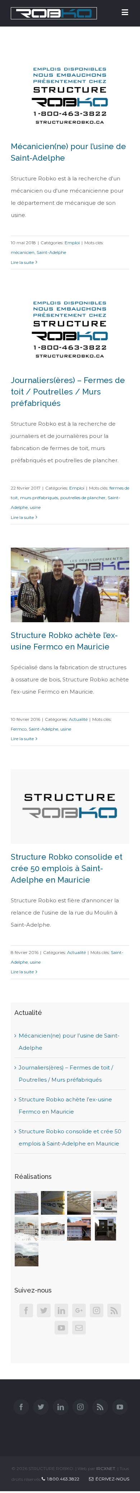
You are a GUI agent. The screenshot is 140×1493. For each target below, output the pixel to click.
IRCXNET (105, 1468)
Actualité (78, 719)
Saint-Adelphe (51, 252)
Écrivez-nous (111, 1479)
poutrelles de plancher (83, 497)
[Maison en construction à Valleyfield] (105, 1203)
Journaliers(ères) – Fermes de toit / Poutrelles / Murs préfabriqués (68, 391)
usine (35, 507)
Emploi (72, 242)
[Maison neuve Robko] (105, 1229)
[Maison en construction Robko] (79, 1229)
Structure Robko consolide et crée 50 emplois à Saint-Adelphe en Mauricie (66, 868)
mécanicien (22, 252)
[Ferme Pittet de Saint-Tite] (26, 1254)
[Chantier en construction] (26, 1203)
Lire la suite (22, 262)
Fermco (19, 729)
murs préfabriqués (39, 497)
